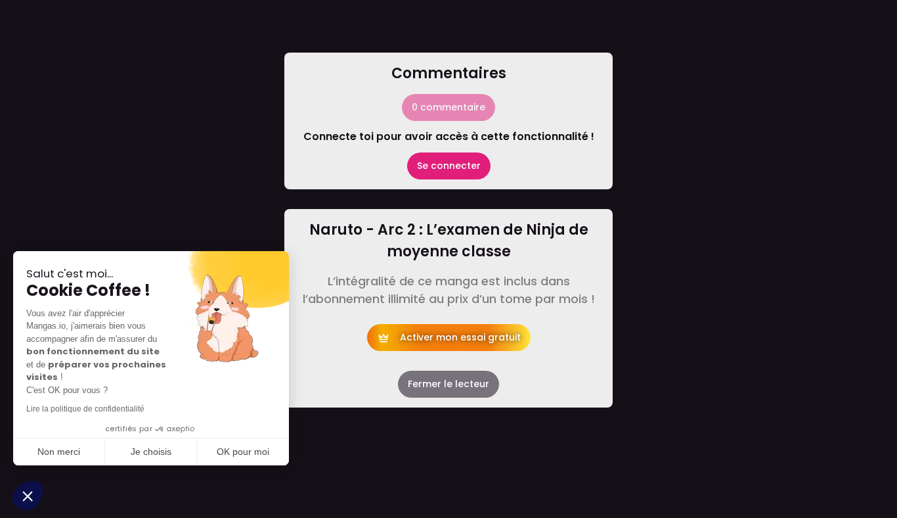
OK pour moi (243, 451)
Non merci (58, 451)
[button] (27, 495)
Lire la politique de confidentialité (85, 408)
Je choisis (151, 451)
